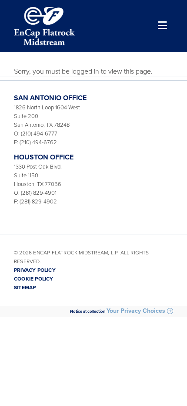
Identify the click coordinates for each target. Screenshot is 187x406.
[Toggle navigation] (161, 26)
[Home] (44, 26)
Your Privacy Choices (136, 311)
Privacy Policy (35, 270)
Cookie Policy (33, 279)
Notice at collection (88, 311)
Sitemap (25, 287)
